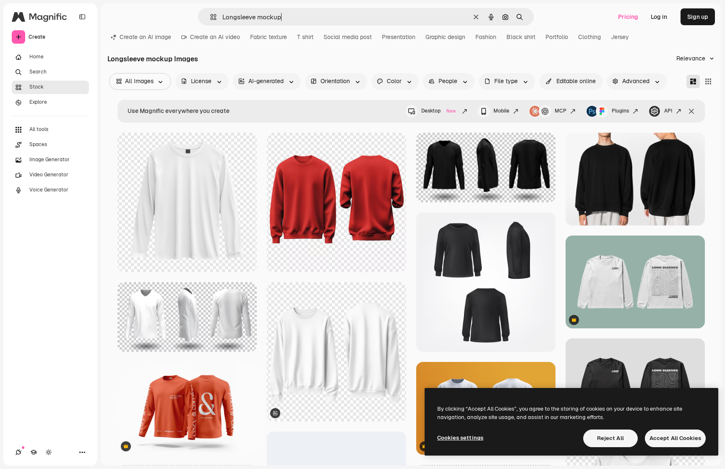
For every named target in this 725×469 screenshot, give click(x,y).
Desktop (438, 110)
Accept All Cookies (675, 438)
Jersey (620, 37)
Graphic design (445, 37)
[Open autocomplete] (210, 17)
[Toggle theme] (48, 452)
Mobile (501, 110)
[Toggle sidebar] (82, 17)
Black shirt (520, 37)
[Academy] (33, 452)
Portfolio (556, 37)
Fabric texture (268, 37)
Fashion (485, 37)
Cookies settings (460, 437)
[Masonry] (693, 81)
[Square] (708, 81)
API (668, 110)
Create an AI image (145, 37)
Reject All (610, 438)
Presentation (398, 37)
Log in (659, 17)
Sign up (697, 17)
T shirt (305, 37)
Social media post (347, 37)
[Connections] (18, 452)
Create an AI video (215, 37)
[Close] (691, 111)
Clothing (589, 37)
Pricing (628, 17)
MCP (560, 110)
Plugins (620, 110)
